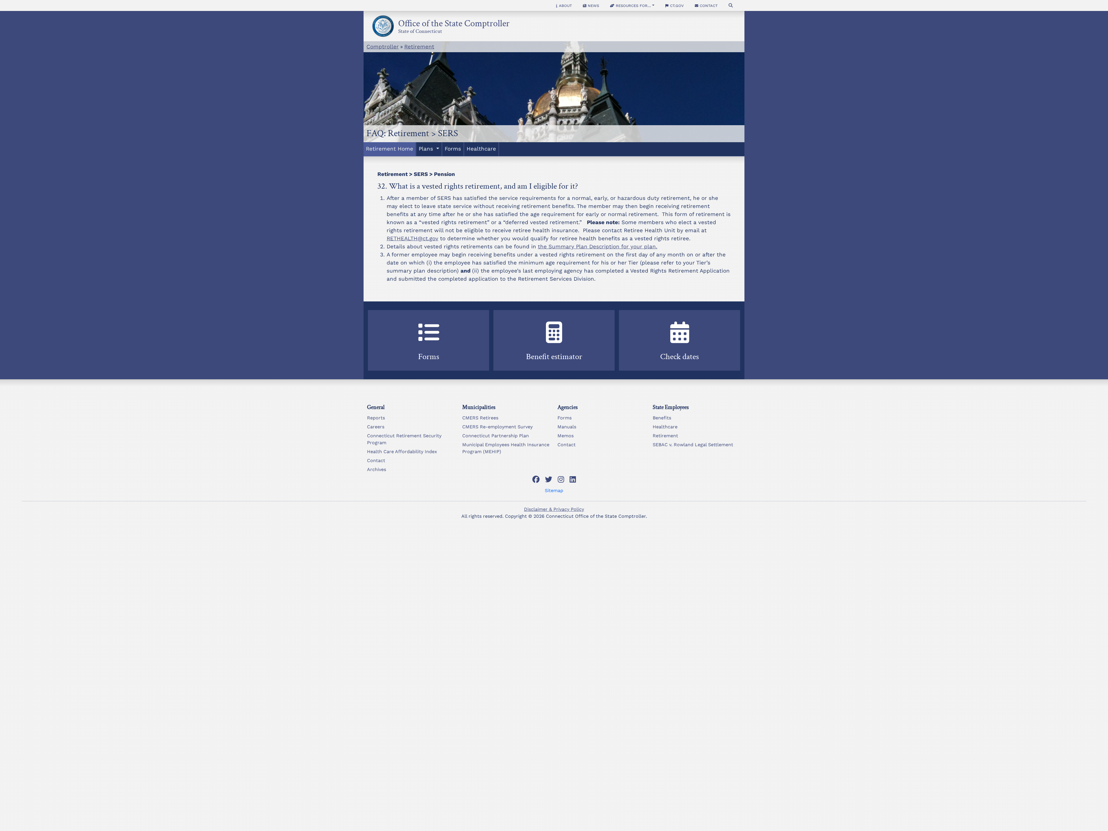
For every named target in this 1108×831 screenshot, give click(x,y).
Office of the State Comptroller (454, 22)
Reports (376, 418)
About (564, 5)
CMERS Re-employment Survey (497, 426)
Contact (708, 5)
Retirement (419, 47)
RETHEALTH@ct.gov (412, 238)
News (592, 5)
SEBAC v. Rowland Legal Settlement (693, 444)
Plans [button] (427, 149)
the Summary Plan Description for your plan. (597, 246)
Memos (565, 435)
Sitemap (554, 490)
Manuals (566, 426)
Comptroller (382, 47)
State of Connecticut (420, 30)
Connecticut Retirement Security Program (404, 439)
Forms (453, 149)
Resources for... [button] (632, 5)
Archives (376, 469)
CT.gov (676, 5)
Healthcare (481, 149)
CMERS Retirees (480, 418)
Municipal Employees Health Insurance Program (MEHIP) (505, 448)
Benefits (662, 418)
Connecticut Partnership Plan (495, 435)
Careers (375, 426)
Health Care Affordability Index (402, 451)
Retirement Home (389, 149)
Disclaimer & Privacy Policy (554, 509)
